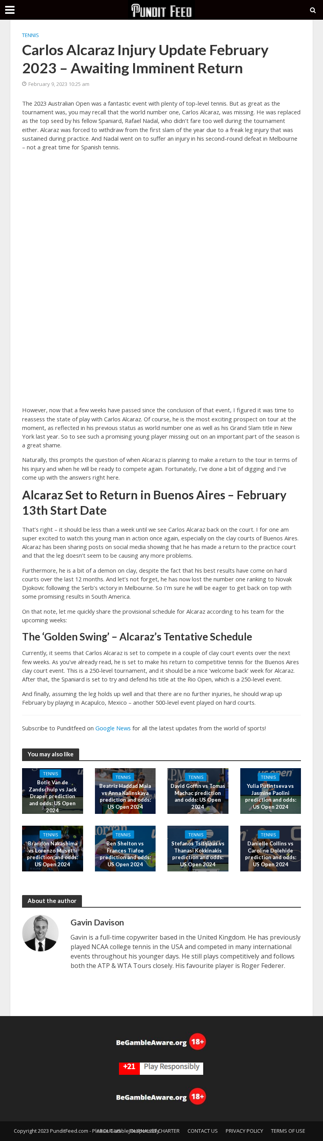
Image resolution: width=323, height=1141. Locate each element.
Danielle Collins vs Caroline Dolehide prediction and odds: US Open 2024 (270, 853)
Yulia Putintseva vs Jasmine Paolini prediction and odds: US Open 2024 (270, 796)
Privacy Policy (244, 1130)
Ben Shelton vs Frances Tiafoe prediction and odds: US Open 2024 (125, 853)
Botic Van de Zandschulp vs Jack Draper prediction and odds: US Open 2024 (52, 796)
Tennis (30, 35)
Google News (113, 728)
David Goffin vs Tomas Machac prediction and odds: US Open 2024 (198, 796)
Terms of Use (288, 1130)
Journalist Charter (154, 1130)
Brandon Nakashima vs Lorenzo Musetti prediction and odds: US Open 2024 (52, 853)
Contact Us (202, 1130)
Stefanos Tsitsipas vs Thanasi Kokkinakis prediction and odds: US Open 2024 (198, 853)
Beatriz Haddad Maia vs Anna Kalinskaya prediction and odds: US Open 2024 (125, 796)
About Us (109, 1130)
